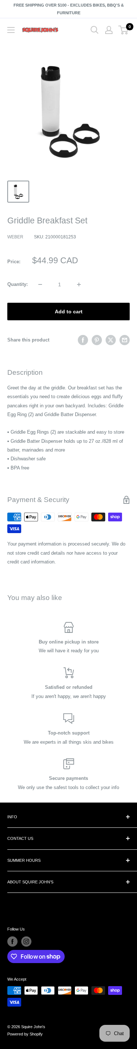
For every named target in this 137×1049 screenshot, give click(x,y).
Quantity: (17, 284)
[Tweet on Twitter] (111, 340)
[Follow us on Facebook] (12, 941)
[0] (123, 30)
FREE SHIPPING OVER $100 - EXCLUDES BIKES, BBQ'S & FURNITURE (69, 9)
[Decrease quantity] (40, 284)
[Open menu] (11, 30)
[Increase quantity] (79, 284)
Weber (15, 236)
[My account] (109, 30)
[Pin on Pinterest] (97, 340)
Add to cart (69, 311)
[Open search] (95, 30)
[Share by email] (124, 340)
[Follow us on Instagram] (26, 941)
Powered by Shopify (25, 1034)
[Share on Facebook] (83, 340)
